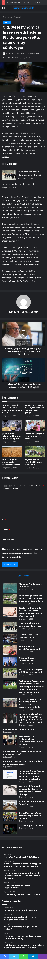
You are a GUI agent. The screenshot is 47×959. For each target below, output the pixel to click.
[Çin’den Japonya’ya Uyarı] (10, 829)
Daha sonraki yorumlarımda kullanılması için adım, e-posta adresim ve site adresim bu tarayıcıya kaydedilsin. (22, 553)
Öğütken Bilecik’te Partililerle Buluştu (28, 659)
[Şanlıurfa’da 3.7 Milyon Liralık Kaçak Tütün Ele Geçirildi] (12, 425)
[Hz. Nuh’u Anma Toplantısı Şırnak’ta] (10, 805)
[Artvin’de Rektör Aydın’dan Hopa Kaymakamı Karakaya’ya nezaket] (10, 740)
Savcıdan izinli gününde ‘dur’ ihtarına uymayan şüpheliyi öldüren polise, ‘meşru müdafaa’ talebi (30, 718)
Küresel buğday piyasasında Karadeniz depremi (11, 462)
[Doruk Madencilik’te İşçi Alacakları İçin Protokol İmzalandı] (10, 816)
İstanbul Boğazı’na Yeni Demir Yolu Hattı (30, 636)
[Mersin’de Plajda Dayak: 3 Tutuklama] (10, 588)
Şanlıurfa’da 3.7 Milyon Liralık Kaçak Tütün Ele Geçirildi (11, 436)
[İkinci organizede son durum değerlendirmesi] (9, 175)
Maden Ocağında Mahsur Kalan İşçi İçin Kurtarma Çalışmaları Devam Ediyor (31, 598)
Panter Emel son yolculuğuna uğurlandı (29, 647)
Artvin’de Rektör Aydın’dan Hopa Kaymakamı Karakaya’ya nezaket (31, 740)
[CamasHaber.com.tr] (23, 7)
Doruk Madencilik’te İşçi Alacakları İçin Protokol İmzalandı (30, 816)
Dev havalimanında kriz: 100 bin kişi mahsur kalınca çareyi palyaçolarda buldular (30, 703)
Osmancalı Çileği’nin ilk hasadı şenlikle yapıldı (34, 436)
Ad (4, 520)
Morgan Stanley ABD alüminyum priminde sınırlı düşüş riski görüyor (34, 409)
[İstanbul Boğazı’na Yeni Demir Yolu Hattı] (10, 638)
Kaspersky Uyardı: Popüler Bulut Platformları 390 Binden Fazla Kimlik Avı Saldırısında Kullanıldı (31, 775)
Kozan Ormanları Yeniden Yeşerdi (18, 184)
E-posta (6, 530)
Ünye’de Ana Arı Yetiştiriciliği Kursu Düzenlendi (33, 462)
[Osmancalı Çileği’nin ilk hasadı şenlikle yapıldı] (35, 425)
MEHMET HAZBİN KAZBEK (16, 54)
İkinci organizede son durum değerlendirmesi (30, 624)
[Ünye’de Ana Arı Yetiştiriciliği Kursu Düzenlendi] (35, 451)
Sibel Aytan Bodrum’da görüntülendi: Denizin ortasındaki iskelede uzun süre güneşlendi (31, 612)
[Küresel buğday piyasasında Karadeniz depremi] (12, 451)
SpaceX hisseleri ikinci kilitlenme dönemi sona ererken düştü (12, 409)
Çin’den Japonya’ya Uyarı (31, 825)
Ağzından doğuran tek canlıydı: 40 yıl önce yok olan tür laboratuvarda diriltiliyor (30, 790)
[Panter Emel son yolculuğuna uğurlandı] (10, 650)
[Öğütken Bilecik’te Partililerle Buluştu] (10, 661)
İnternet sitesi (8, 539)
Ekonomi (17, 17)
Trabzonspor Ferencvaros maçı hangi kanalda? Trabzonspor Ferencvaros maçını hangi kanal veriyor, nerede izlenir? (31, 686)
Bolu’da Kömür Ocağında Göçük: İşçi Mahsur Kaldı (31, 671)
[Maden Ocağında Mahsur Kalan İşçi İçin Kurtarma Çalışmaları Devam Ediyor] (10, 599)
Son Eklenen (23, 575)
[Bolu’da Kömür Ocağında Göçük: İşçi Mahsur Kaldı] (10, 673)
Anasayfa (8, 17)
